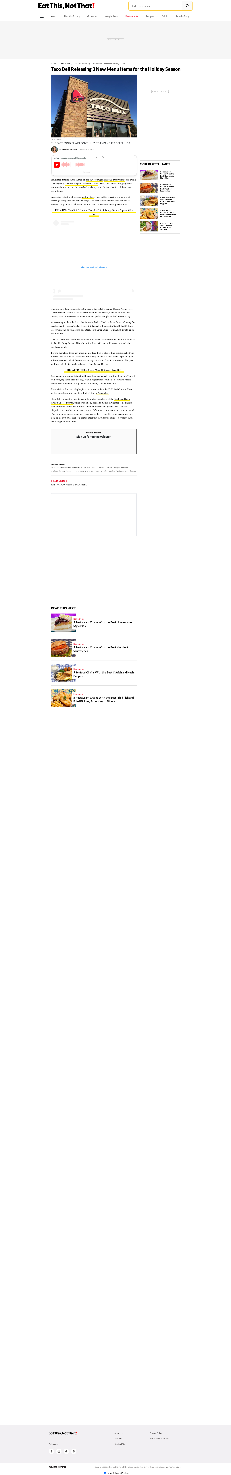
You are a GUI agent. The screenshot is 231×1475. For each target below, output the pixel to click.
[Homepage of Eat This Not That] (63, 1433)
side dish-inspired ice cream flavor (81, 183)
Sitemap (118, 1438)
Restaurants (131, 16)
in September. (102, 393)
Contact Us (119, 1444)
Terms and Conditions (159, 1438)
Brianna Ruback (69, 149)
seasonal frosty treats (114, 179)
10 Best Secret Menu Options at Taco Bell (100, 369)
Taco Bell (81, 484)
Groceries (92, 16)
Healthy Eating (72, 16)
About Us (118, 1433)
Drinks (165, 16)
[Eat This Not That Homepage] (66, 6)
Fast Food (57, 484)
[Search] (187, 5)
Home (53, 63)
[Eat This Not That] (93, 433)
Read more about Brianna (126, 471)
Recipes (150, 16)
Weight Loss (111, 16)
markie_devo (88, 196)
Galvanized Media (114, 1467)
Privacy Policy (155, 1433)
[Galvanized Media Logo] (57, 1467)
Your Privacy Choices (118, 1473)
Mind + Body (182, 16)
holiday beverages (94, 179)
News (54, 16)
